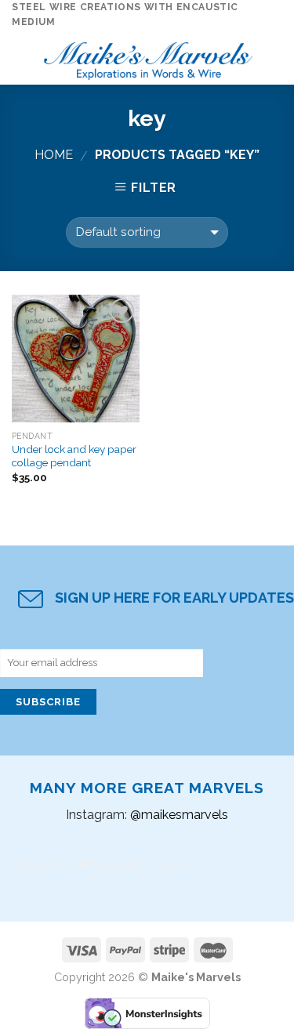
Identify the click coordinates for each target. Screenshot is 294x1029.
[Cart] (274, 57)
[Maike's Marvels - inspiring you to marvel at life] (148, 57)
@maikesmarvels (179, 814)
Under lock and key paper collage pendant (74, 456)
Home (53, 154)
